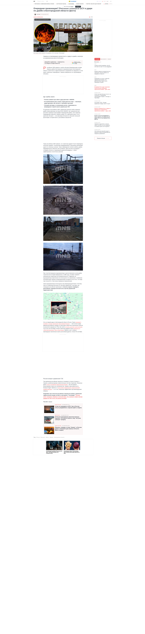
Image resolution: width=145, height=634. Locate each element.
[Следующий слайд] (112, 4)
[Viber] (99, 1)
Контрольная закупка (61, 3)
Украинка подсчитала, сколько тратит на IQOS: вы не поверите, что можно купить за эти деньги (102, 125)
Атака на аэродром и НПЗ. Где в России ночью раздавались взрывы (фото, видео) (68, 407)
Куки (72, 6)
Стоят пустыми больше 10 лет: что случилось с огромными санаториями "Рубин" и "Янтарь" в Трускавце (102, 96)
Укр (110, 1)
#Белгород (42, 437)
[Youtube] (103, 1)
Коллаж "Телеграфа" (60, 53)
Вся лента (96, 61)
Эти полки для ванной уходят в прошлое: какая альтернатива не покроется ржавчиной (102, 132)
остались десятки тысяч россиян (73, 327)
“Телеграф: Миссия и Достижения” (93, 3)
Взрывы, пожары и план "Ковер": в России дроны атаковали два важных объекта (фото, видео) (68, 429)
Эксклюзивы (71, 3)
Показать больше (101, 138)
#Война (47, 437)
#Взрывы (51, 437)
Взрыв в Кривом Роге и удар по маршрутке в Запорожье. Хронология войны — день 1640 (102, 109)
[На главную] (72, 1)
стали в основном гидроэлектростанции (57, 384)
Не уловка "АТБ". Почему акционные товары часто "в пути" (102, 103)
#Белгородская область (59, 437)
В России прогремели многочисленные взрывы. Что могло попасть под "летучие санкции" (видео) (68, 418)
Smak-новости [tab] (103, 59)
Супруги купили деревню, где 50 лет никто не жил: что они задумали (102, 66)
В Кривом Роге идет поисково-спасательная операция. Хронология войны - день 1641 (102, 88)
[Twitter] (104, 1)
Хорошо (78, 6)
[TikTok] (108, 1)
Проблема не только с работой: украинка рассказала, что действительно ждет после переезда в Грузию (101, 80)
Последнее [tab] (97, 59)
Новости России (58, 404)
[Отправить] (47, 1)
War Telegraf (57, 415)
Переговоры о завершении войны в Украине (44, 3)
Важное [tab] (109, 59)
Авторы (106, 3)
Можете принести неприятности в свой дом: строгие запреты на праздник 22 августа (102, 72)
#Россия (38, 437)
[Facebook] (97, 1)
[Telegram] (101, 1)
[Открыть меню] (34, 1)
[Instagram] (106, 1)
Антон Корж (38, 14)
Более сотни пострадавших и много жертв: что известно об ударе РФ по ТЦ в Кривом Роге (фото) (102, 117)
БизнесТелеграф (80, 3)
